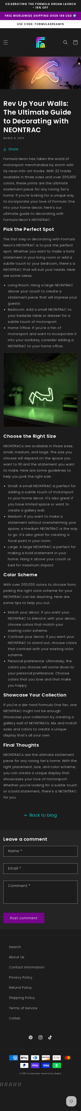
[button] (6, 42)
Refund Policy (20, 987)
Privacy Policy (20, 977)
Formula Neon (33, 1073)
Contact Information (26, 967)
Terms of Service (23, 1008)
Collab (14, 1018)
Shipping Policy (22, 997)
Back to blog (43, 815)
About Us (17, 957)
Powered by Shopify (51, 1073)
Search (15, 947)
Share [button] (13, 149)
